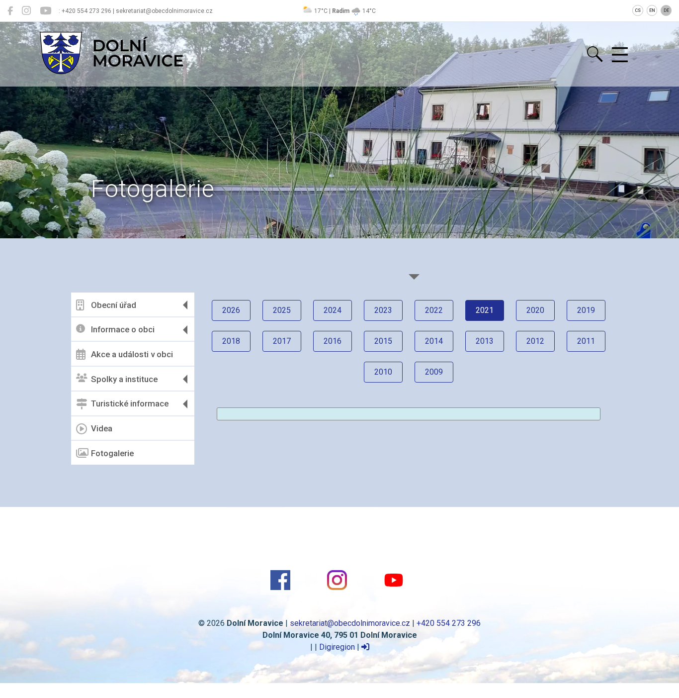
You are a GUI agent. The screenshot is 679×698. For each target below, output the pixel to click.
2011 (586, 341)
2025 (282, 310)
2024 (332, 310)
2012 (535, 341)
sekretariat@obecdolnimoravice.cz (350, 623)
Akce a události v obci (132, 354)
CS (638, 10)
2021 (485, 310)
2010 (383, 372)
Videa (101, 428)
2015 (383, 341)
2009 (434, 372)
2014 (434, 341)
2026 (231, 310)
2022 (434, 310)
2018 (231, 341)
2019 (586, 310)
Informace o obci (123, 329)
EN (652, 10)
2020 (535, 310)
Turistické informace (130, 403)
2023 (383, 310)
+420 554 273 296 (449, 623)
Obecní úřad (113, 305)
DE (666, 10)
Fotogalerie (112, 453)
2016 (332, 341)
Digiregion (337, 647)
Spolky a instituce (124, 379)
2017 (282, 341)
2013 (485, 341)
